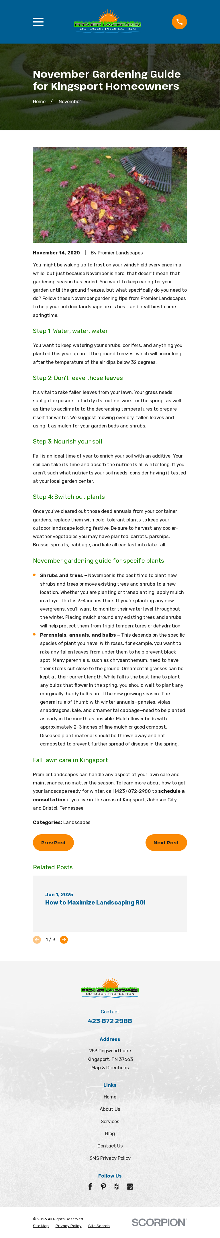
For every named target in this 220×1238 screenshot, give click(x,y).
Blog (110, 1133)
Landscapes (77, 822)
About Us (110, 1109)
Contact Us (110, 1146)
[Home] (107, 22)
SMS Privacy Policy (110, 1158)
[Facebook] (90, 1186)
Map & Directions (110, 1067)
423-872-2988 (110, 1021)
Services (110, 1121)
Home (110, 1097)
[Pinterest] (103, 1186)
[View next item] (64, 940)
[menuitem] (41, 1225)
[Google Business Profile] (130, 1186)
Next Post (166, 842)
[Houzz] (116, 1186)
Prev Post (53, 842)
